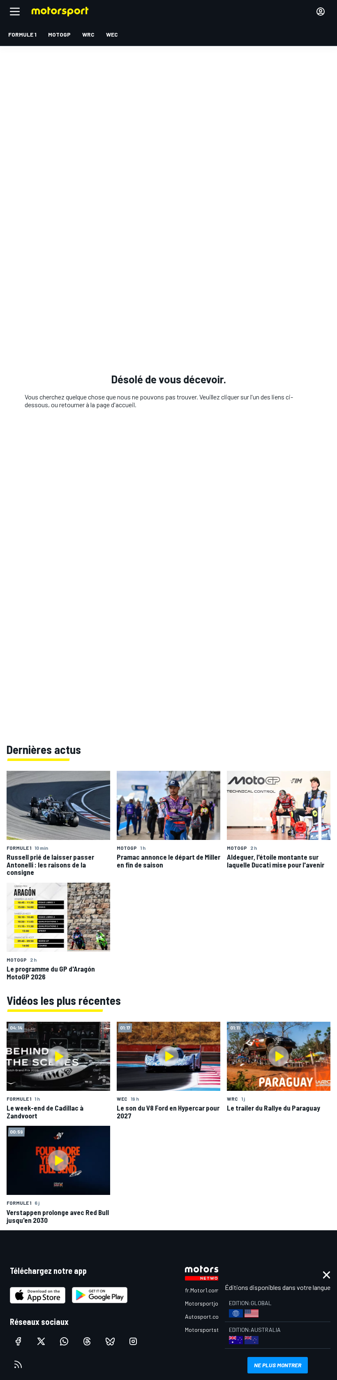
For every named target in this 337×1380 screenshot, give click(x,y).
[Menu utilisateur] (320, 11)
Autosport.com (204, 1316)
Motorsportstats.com (212, 1329)
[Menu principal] (14, 11)
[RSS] (18, 1364)
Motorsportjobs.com (210, 1303)
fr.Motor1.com (202, 1290)
